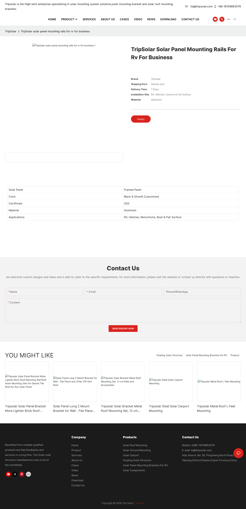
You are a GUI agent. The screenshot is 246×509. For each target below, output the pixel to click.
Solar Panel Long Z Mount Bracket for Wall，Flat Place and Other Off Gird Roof (72, 408)
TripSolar (10, 31)
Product (235, 355)
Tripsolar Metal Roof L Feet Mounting (216, 408)
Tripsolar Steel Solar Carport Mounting (169, 408)
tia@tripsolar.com (201, 6)
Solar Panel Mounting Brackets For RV (206, 355)
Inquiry (141, 119)
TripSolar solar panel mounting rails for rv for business (55, 31)
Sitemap (140, 503)
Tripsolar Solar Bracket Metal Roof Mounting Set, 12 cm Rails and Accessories (121, 408)
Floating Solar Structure (169, 355)
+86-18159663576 (229, 6)
